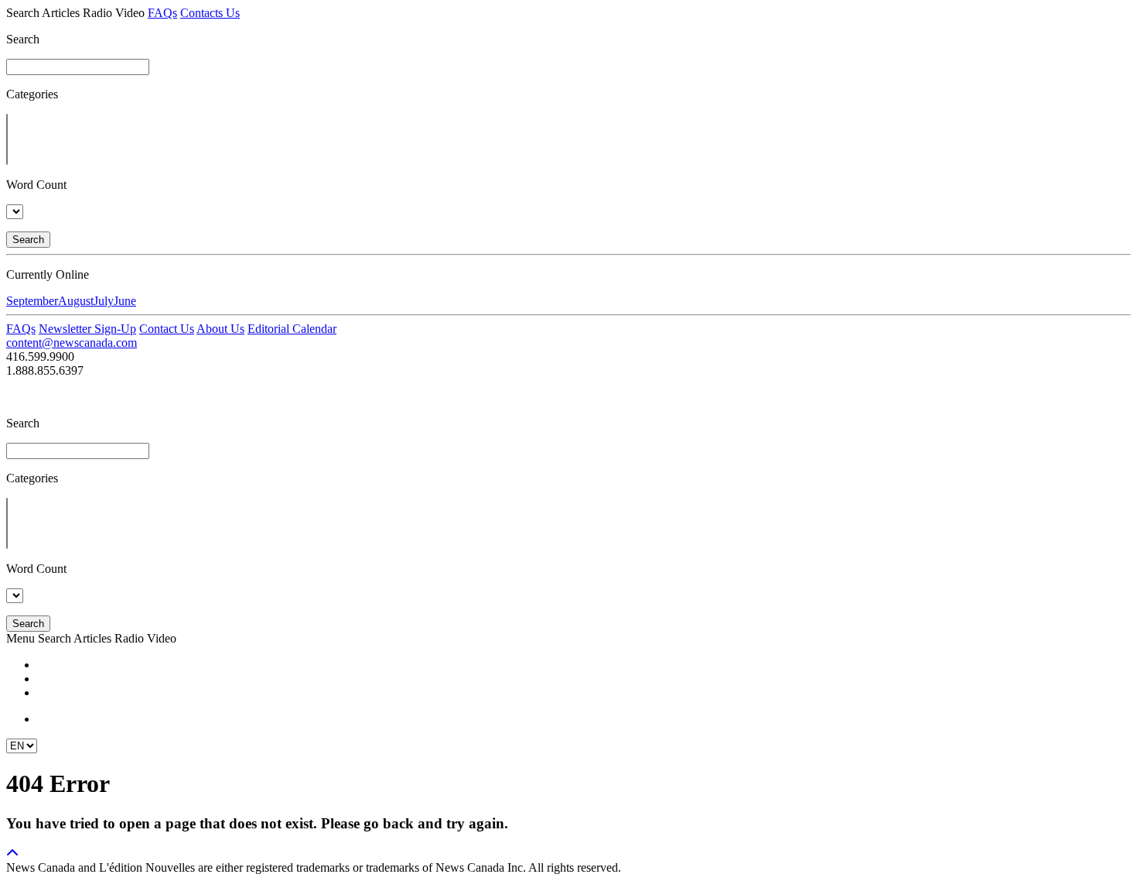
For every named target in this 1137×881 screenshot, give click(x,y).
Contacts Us (210, 12)
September (32, 300)
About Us (220, 328)
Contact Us (166, 328)
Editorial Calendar (292, 328)
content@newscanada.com (71, 342)
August (76, 300)
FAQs (162, 12)
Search (28, 239)
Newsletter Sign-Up (87, 328)
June (125, 300)
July (104, 300)
